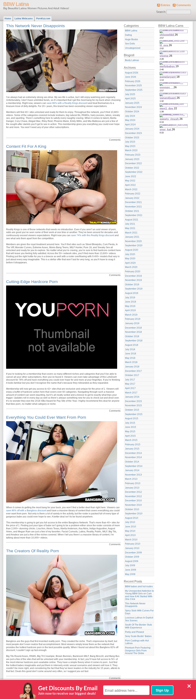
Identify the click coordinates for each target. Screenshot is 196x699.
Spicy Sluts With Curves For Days (139, 612)
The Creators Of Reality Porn (32, 551)
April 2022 (130, 185)
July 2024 (130, 116)
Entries (165, 5)
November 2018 (133, 332)
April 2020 (130, 263)
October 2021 (132, 211)
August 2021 (131, 219)
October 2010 (132, 509)
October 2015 (132, 410)
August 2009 (131, 561)
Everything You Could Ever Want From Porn (46, 417)
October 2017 (132, 375)
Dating (128, 35)
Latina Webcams (24, 18)
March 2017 (131, 392)
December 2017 (133, 371)
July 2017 (130, 379)
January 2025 (132, 103)
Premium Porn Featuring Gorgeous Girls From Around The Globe (137, 650)
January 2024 (132, 128)
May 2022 (130, 180)
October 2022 (132, 167)
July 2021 (130, 224)
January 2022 (132, 198)
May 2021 (130, 228)
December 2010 (133, 500)
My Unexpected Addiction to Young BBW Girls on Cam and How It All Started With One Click (139, 595)
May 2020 (130, 258)
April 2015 (130, 436)
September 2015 (133, 414)
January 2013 (132, 487)
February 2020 (132, 271)
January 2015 (132, 448)
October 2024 (132, 111)
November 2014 (133, 457)
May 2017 (130, 384)
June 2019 (130, 301)
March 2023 (131, 150)
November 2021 (133, 206)
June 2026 (130, 77)
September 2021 (133, 215)
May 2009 (130, 574)
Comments (183, 5)
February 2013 (132, 483)
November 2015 (133, 405)
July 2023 (130, 141)
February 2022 (132, 193)
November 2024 (133, 107)
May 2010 (130, 531)
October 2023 (132, 137)
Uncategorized (132, 48)
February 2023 (132, 154)
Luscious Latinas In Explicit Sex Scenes (139, 619)
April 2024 (130, 124)
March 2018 (131, 362)
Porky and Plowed (134, 632)
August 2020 (131, 250)
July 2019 (130, 297)
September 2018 (133, 340)
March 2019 (131, 314)
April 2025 (130, 98)
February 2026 (132, 81)
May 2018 (130, 358)
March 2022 (131, 189)
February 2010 (132, 543)
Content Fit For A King (26, 146)
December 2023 (133, 133)
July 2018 (130, 349)
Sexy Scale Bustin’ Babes (138, 636)
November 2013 (133, 474)
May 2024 (130, 120)
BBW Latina (16, 4)
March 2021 (131, 232)
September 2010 (133, 513)
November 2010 (133, 505)
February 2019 (132, 319)
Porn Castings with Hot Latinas (137, 642)
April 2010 (130, 535)
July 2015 (130, 423)
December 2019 (133, 276)
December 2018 (133, 327)
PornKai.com (43, 18)
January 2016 (132, 397)
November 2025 (133, 85)
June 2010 (130, 526)
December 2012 (133, 492)
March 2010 (131, 539)
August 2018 (131, 345)
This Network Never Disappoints (35, 26)
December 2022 (133, 163)
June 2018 (130, 353)
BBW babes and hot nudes (139, 586)
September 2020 (133, 245)
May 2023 (130, 146)
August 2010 (131, 518)
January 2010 (132, 548)
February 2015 (132, 444)
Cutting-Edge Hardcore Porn (32, 281)
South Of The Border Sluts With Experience (138, 626)
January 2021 (132, 237)
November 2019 (133, 280)
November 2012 (133, 496)
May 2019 (130, 306)
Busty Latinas (132, 60)
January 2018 (132, 366)
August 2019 (131, 293)
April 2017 (130, 388)
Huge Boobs (131, 39)
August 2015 (131, 418)
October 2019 (132, 284)
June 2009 (130, 569)
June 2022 (130, 176)
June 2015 (130, 427)
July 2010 (130, 522)
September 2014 (133, 466)
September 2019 (133, 288)
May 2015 (130, 431)
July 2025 (130, 94)
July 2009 (130, 565)
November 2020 (133, 241)
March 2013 (131, 479)
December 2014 (133, 453)
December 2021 (133, 202)
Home (8, 18)
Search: (161, 11)
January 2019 (132, 323)
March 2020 (131, 267)
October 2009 (132, 556)
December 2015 (133, 401)
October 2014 (132, 461)
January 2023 (132, 159)
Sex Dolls (130, 43)
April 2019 (130, 310)
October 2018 (132, 336)
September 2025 (133, 90)
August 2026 (131, 72)
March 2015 (131, 440)
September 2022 (133, 172)
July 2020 (130, 254)
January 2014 (132, 470)
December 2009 (133, 552)
